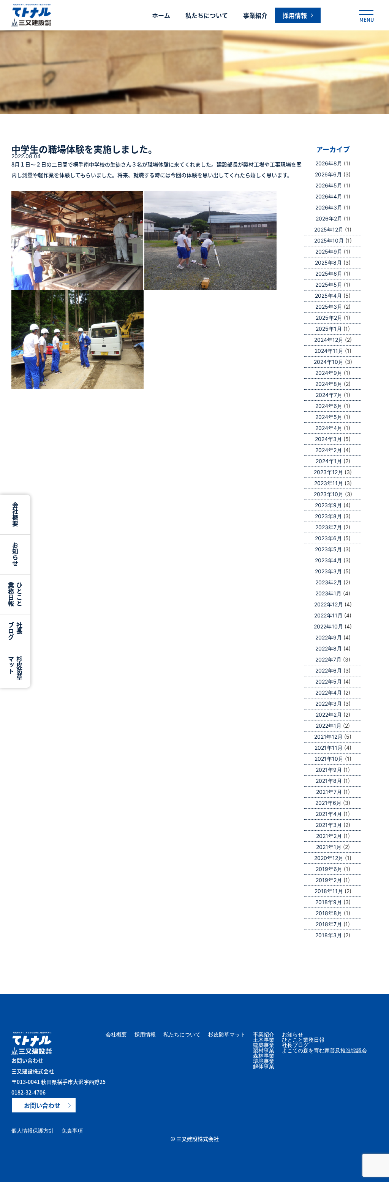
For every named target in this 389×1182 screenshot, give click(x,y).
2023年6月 (328, 538)
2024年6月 (328, 406)
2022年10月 (328, 626)
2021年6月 (328, 803)
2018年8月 (329, 913)
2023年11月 (328, 483)
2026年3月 (328, 207)
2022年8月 (328, 648)
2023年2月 (328, 582)
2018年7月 (329, 924)
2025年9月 (328, 251)
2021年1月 (329, 847)
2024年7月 (329, 395)
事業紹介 (255, 15)
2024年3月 (328, 439)
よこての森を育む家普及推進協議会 (324, 1050)
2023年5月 (328, 549)
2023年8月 (328, 516)
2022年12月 (328, 604)
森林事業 (263, 1055)
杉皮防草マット (226, 1034)
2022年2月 (329, 714)
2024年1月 (329, 461)
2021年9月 (329, 769)
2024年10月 (328, 362)
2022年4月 (328, 692)
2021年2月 (329, 836)
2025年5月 (328, 284)
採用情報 (145, 1034)
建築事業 (263, 1045)
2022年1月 (329, 725)
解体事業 (263, 1066)
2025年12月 (328, 229)
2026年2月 (329, 218)
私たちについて (206, 15)
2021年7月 (329, 792)
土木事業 (263, 1039)
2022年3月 (328, 703)
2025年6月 (328, 273)
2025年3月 (328, 306)
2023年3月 (328, 571)
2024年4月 (328, 428)
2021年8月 (329, 780)
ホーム (161, 15)
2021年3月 (329, 825)
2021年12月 (328, 736)
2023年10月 (328, 494)
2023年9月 (328, 505)
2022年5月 (328, 681)
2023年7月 (328, 527)
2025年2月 (329, 317)
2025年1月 (329, 328)
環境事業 (263, 1061)
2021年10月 (329, 758)
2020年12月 (328, 858)
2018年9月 (328, 902)
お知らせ (292, 1034)
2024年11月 (329, 350)
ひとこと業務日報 (303, 1039)
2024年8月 (328, 384)
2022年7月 (328, 659)
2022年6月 (328, 670)
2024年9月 (328, 373)
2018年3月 (328, 935)
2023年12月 (328, 472)
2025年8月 (328, 262)
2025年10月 (329, 240)
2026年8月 (328, 163)
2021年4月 (329, 814)
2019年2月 (329, 880)
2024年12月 (328, 339)
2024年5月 (328, 417)
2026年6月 (328, 174)
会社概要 (116, 1034)
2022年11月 (328, 615)
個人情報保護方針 (32, 1130)
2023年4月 (328, 560)
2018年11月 (329, 891)
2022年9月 (328, 637)
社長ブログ (295, 1045)
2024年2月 (328, 450)
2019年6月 (329, 869)
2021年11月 (329, 747)
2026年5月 (328, 185)
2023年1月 (328, 593)
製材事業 (263, 1050)
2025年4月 (328, 295)
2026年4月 (328, 196)
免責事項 (72, 1130)
